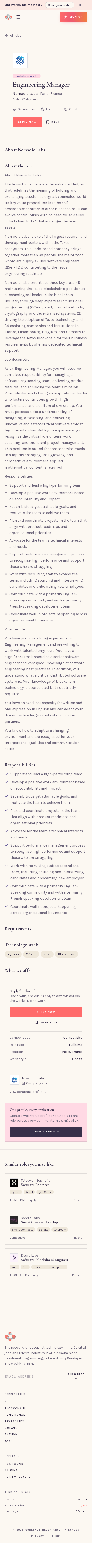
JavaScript (14, 1421)
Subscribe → (76, 1376)
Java (9, 1440)
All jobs (15, 35)
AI (6, 1402)
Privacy (37, 1536)
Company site (36, 1083)
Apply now (27, 122)
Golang (11, 1427)
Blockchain (15, 1408)
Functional (15, 1414)
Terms (56, 1536)
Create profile (46, 1131)
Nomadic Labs (25, 93)
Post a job (14, 1463)
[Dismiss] (80, 5)
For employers (18, 1476)
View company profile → (28, 1092)
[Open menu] (18, 17)
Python (11, 1434)
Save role (49, 1022)
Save (55, 122)
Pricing (11, 1470)
